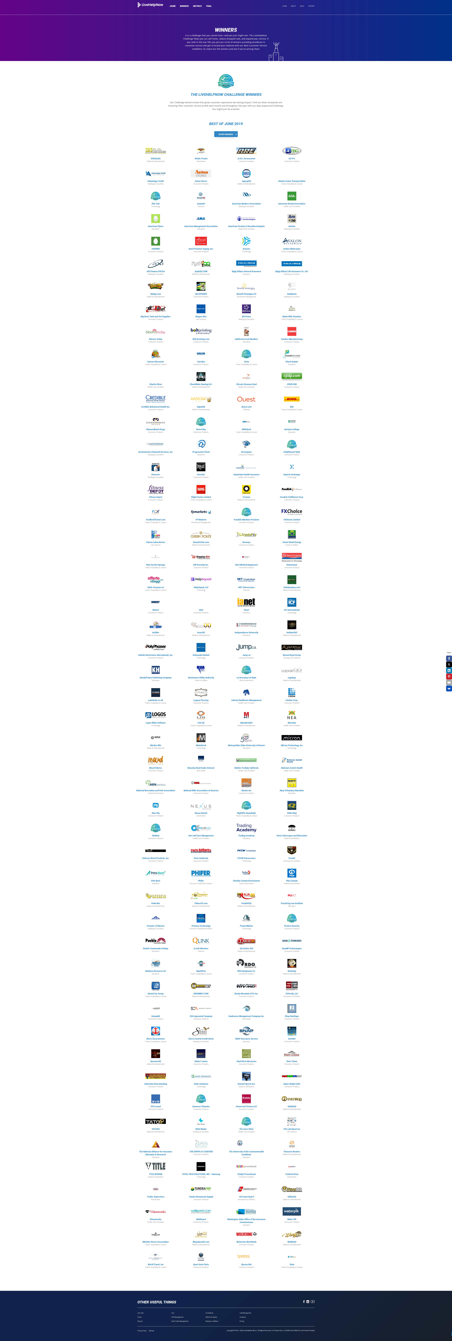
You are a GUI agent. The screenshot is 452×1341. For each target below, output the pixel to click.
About (293, 6)
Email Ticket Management (180, 1321)
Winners (184, 6)
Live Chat (140, 1313)
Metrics (197, 6)
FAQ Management (177, 1317)
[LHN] (150, 5)
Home (173, 6)
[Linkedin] (307, 1302)
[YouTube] (313, 1302)
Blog (302, 6)
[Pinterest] (449, 676)
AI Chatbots (209, 1313)
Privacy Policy (141, 1331)
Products (243, 1317)
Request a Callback (212, 1321)
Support (311, 6)
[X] (449, 664)
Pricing (242, 1321)
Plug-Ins (140, 1321)
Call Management (245, 1313)
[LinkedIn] (449, 670)
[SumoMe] (449, 688)
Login (284, 6)
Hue (173, 1313)
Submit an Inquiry (211, 1317)
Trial (209, 6)
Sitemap (151, 1331)
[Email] (449, 682)
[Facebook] (304, 1302)
